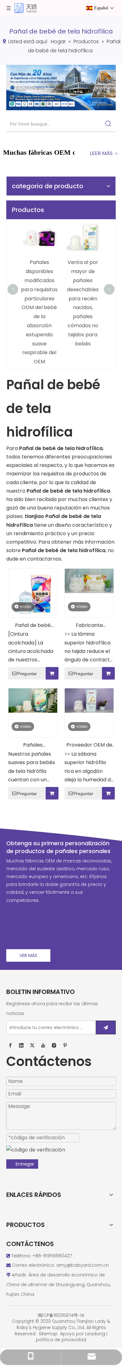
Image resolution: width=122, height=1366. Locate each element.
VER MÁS (28, 955)
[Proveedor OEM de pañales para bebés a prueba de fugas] (89, 700)
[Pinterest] (65, 1045)
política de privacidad (61, 1340)
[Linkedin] (21, 1045)
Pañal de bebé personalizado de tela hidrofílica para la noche (33, 626)
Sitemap (48, 1334)
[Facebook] (10, 1045)
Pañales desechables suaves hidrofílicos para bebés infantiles (32, 745)
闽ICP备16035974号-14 (61, 1315)
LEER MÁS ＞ (104, 153)
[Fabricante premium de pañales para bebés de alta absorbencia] (89, 580)
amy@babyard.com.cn (82, 1265)
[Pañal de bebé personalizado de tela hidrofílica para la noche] (32, 592)
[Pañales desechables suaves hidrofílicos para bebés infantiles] (32, 700)
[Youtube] (43, 1045)
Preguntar (27, 673)
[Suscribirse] (106, 1027)
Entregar (25, 1164)
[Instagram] (54, 1045)
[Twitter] (32, 1045)
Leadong (95, 1334)
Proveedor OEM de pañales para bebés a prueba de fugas (89, 745)
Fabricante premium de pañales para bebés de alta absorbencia (89, 626)
